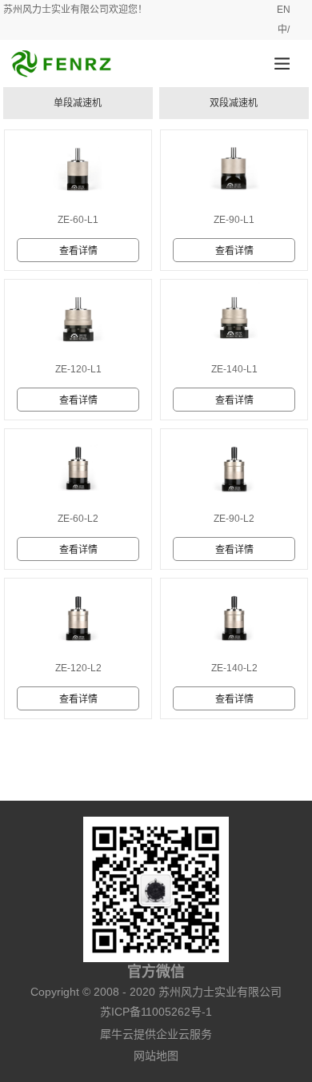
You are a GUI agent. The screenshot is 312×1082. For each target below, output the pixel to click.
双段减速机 (234, 103)
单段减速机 (78, 103)
